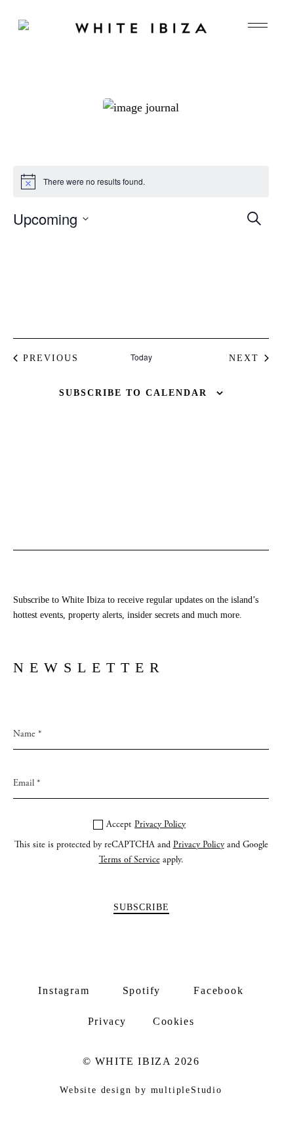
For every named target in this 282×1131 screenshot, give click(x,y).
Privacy (107, 1021)
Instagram (63, 990)
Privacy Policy (160, 824)
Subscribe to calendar (133, 393)
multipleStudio (186, 1090)
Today (141, 357)
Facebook (218, 990)
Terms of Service (129, 860)
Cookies (173, 1021)
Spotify (142, 990)
